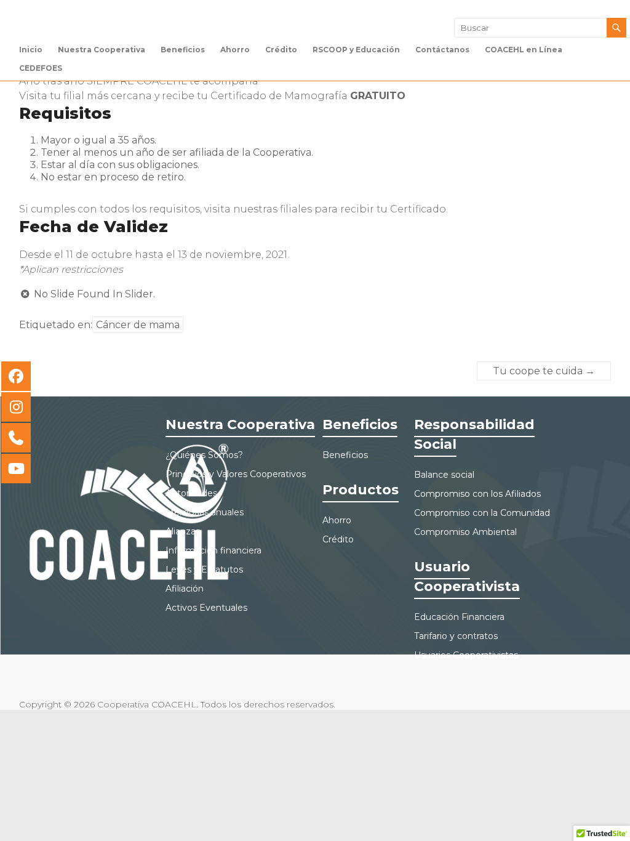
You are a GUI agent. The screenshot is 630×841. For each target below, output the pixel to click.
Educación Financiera (459, 616)
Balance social (444, 474)
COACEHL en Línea (523, 49)
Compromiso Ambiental (465, 531)
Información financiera (213, 550)
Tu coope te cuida (544, 371)
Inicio (30, 49)
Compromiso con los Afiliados (477, 493)
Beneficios (183, 49)
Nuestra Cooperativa (101, 49)
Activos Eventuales (206, 607)
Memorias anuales (204, 512)
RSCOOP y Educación (356, 49)
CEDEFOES (40, 68)
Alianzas (182, 531)
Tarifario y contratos (456, 636)
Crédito (281, 49)
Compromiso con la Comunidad (482, 512)
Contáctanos (442, 49)
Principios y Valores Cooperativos (235, 474)
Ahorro (235, 49)
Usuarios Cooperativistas (466, 655)
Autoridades (191, 493)
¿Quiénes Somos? (204, 455)
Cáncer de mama (138, 325)
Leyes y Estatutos (204, 569)
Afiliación (184, 588)
